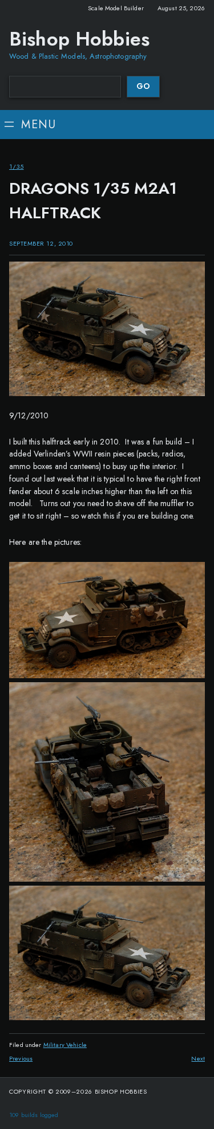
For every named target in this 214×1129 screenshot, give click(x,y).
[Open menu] (29, 124)
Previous (21, 1058)
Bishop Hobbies (79, 39)
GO (143, 86)
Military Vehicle (65, 1044)
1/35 (16, 166)
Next (198, 1058)
